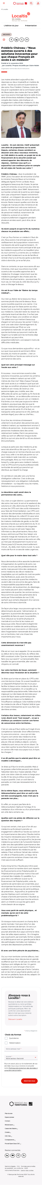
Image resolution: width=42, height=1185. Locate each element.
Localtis (5, 9)
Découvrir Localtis (15, 1019)
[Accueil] (20, 3)
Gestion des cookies (27, 1170)
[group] (21, 124)
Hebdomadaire (14, 1043)
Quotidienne (14, 1038)
